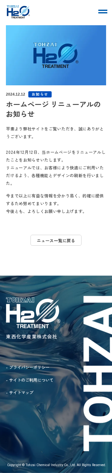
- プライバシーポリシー (27, 367)
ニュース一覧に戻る (56, 240)
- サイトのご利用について (30, 380)
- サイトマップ (19, 392)
